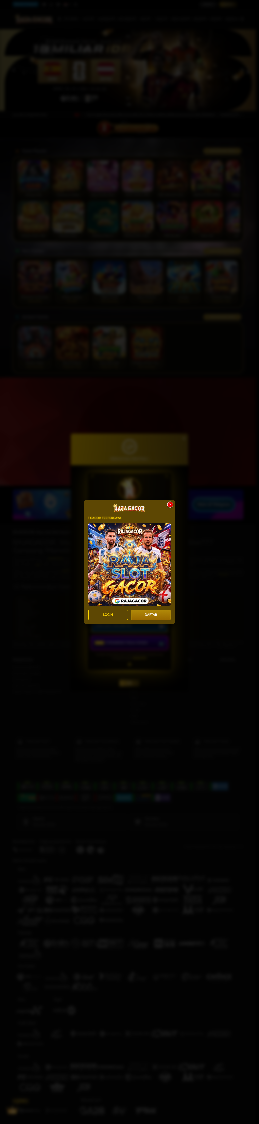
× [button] (170, 504)
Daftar (151, 614)
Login (108, 614)
